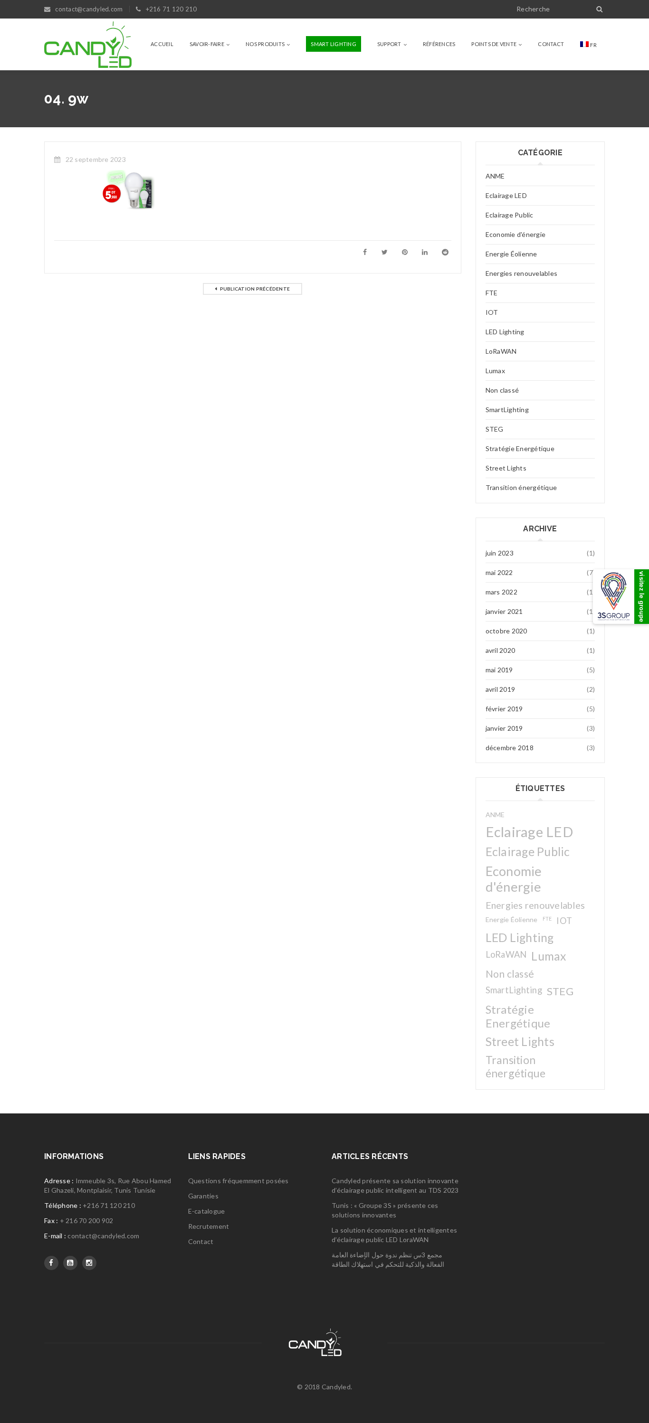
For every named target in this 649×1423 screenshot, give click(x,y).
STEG (495, 429)
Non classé (502, 390)
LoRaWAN (501, 351)
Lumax (495, 371)
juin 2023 (500, 553)
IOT (492, 312)
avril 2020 (500, 650)
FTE (492, 293)
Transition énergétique (521, 487)
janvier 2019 (504, 728)
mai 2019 (499, 670)
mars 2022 (501, 592)
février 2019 (504, 709)
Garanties (203, 1196)
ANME (495, 176)
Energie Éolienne (511, 254)
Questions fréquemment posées (238, 1181)
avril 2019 (500, 689)
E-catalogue (206, 1211)
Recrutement (208, 1226)
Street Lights (506, 468)
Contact (201, 1241)
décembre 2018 (510, 748)
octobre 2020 (506, 631)
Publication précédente (255, 289)
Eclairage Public (510, 215)
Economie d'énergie (516, 234)
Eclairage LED (506, 195)
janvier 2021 (504, 611)
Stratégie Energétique (520, 448)
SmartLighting (507, 409)
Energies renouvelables (522, 273)
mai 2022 (499, 572)
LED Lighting (505, 332)
